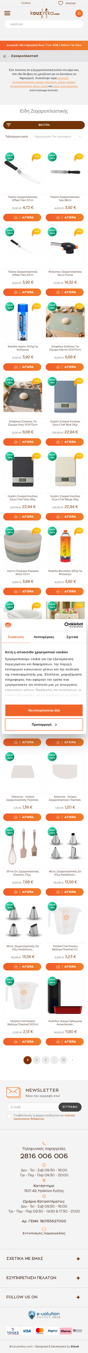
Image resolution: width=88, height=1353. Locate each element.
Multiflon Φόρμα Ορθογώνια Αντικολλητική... (65, 1023)
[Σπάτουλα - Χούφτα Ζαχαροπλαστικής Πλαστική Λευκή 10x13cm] (65, 771)
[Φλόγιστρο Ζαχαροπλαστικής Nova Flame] (65, 247)
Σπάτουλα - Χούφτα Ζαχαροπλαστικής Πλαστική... (22, 798)
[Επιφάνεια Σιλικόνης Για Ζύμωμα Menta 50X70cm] (65, 321)
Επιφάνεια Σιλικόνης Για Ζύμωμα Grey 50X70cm (23, 423)
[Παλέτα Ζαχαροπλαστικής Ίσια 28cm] (65, 172)
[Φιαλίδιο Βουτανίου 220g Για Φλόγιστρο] (65, 546)
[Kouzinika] (44, 13)
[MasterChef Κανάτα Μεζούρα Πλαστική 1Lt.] (65, 921)
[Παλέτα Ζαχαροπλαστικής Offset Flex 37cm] (22, 172)
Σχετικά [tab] (72, 637)
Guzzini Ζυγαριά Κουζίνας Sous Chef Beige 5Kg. (65, 498)
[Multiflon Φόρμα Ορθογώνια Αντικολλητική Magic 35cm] (65, 996)
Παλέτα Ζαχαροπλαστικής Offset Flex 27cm (23, 273)
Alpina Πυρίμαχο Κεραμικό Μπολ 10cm (23, 573)
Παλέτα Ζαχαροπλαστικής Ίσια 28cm (65, 199)
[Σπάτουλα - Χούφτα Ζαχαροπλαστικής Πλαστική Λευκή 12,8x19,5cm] (22, 771)
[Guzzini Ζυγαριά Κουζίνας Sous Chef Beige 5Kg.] (65, 471)
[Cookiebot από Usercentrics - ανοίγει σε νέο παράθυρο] (64, 625)
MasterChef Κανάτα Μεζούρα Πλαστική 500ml (22, 1023)
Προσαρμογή (41, 724)
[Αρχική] (4, 56)
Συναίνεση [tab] (16, 637)
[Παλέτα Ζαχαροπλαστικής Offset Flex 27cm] (22, 247)
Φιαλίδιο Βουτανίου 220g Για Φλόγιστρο (65, 573)
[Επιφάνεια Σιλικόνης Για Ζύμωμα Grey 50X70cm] (22, 396)
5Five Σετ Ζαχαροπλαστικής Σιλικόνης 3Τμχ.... (23, 873)
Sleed (75, 1346)
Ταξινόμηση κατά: (16, 136)
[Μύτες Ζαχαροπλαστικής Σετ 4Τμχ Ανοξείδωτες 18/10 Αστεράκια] (22, 921)
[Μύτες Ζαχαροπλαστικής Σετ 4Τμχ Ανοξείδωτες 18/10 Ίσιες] (65, 846)
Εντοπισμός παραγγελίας (44, 1233)
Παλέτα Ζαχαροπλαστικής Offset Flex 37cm (23, 199)
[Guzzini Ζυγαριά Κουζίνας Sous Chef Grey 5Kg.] (22, 471)
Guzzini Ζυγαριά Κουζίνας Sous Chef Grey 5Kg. (23, 498)
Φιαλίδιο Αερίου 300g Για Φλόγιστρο (23, 348)
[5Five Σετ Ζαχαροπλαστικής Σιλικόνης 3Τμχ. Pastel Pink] (22, 846)
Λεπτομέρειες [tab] (44, 637)
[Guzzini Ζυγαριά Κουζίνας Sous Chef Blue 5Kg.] (65, 396)
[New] (35, 157)
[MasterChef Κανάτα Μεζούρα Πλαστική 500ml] (22, 996)
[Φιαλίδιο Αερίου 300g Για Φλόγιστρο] (22, 321)
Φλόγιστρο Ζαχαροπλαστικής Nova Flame (65, 273)
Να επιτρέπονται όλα (44, 710)
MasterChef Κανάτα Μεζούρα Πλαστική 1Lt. (65, 948)
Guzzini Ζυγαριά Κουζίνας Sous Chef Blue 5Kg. (65, 423)
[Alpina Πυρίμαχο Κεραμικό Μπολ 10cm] (22, 546)
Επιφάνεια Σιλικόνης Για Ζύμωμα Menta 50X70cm (65, 348)
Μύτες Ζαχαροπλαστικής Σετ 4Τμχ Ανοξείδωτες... (65, 873)
